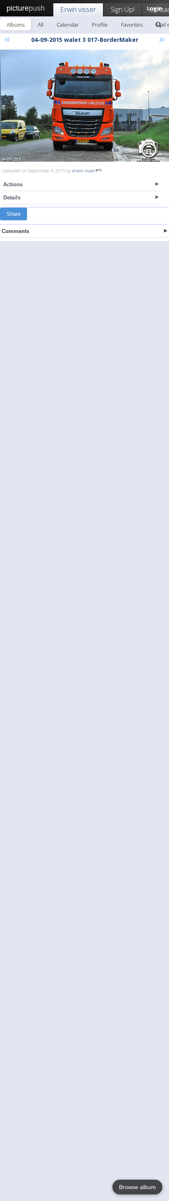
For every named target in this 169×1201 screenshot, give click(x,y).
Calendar (68, 24)
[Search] (158, 24)
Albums (16, 24)
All (40, 24)
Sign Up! (123, 9)
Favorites (132, 24)
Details (12, 197)
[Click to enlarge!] (84, 106)
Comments (15, 231)
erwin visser (84, 170)
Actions (13, 184)
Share (14, 214)
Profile (100, 24)
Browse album (137, 1187)
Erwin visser (78, 9)
